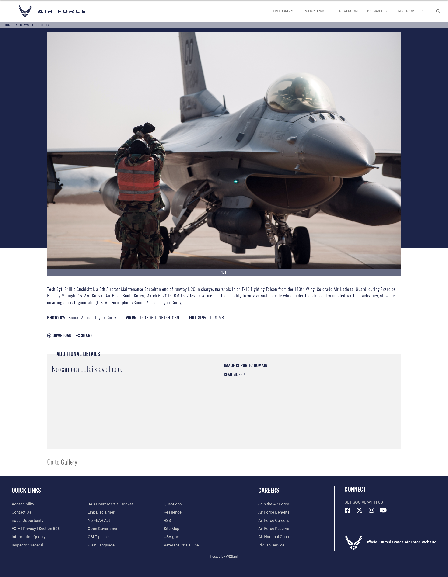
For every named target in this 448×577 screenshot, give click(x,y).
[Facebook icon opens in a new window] (347, 510)
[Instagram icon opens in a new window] (371, 510)
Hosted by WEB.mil (224, 556)
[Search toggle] (438, 11)
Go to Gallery (62, 461)
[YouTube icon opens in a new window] (383, 510)
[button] (7, 11)
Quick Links (26, 490)
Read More (234, 374)
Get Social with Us (363, 502)
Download (61, 335)
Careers (268, 490)
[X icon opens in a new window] (359, 510)
